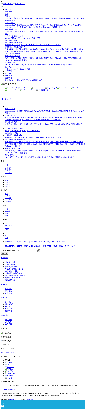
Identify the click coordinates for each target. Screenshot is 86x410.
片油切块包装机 (38, 120)
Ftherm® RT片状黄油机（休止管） (70, 117)
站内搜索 (8, 324)
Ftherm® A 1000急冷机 (49, 117)
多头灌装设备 (27, 120)
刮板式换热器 (10, 109)
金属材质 (8, 226)
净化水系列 (9, 157)
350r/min (8, 184)
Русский (41, 88)
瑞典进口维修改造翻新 (40, 142)
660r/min (8, 182)
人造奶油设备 (10, 115)
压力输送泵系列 (30, 157)
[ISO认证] (9, 376)
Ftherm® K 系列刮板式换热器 (50, 137)
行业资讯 (8, 291)
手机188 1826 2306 (7, 352)
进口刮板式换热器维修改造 (15, 139)
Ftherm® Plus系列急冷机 (14, 117)
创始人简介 (9, 304)
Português (32, 90)
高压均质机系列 (42, 157)
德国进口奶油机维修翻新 (74, 142)
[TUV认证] (9, 362)
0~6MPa (8, 171)
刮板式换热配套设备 (12, 148)
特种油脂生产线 (11, 122)
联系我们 (8, 311)
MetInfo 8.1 (13, 399)
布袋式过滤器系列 (55, 157)
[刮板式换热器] (43, 4)
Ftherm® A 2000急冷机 (13, 120)
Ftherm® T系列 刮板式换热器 (61, 111)
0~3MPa (8, 201)
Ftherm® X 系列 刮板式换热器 (16, 111)
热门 (6, 235)
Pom (6, 230)
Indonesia (16, 90)
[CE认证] (8, 364)
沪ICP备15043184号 (8, 389)
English (15, 88)
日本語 (45, 90)
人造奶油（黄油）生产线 (14, 124)
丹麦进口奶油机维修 (57, 142)
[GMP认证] (9, 371)
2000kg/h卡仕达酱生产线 (31, 131)
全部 (6, 14)
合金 (6, 213)
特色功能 (4, 315)
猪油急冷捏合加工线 (45, 124)
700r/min (8, 186)
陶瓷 (6, 216)
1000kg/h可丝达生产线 (13, 131)
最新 (6, 238)
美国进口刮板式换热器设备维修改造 (64, 144)
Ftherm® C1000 (60, 151)
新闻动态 (4, 284)
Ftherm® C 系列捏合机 (52, 120)
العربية (54, 88)
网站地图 (8, 320)
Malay (79, 88)
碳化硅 (7, 211)
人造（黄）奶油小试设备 (30, 137)
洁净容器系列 (30, 151)
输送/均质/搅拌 (10, 151)
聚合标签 (8, 322)
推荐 (6, 233)
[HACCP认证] (10, 373)
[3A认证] (8, 378)
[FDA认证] (9, 369)
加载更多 (4, 253)
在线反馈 (8, 309)
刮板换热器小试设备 (12, 137)
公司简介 (8, 302)
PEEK (7, 228)
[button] (4, 99)
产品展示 (4, 258)
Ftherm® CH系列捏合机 (31, 117)
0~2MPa (8, 167)
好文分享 (8, 289)
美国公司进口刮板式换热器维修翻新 (18, 142)
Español (28, 88)
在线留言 (8, 306)
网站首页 (8, 9)
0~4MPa (8, 169)
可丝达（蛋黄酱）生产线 (14, 128)
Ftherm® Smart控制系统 (18, 153)
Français (67, 88)
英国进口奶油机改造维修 (14, 144)
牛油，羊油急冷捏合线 (61, 124)
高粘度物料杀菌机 (11, 133)
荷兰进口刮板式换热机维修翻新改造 (37, 144)
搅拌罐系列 (50, 151)
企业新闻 (8, 293)
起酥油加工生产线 (30, 124)
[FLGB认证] (9, 367)
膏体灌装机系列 (68, 157)
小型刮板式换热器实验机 (14, 135)
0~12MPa (8, 173)
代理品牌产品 (10, 155)
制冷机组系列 (41, 151)
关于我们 (4, 297)
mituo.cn (30, 399)
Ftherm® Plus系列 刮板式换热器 (38, 111)
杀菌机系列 (20, 151)
